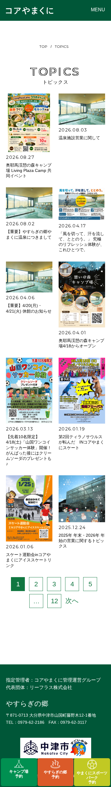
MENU (98, 9)
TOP (43, 46)
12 (54, 601)
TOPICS (61, 46)
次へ (72, 600)
